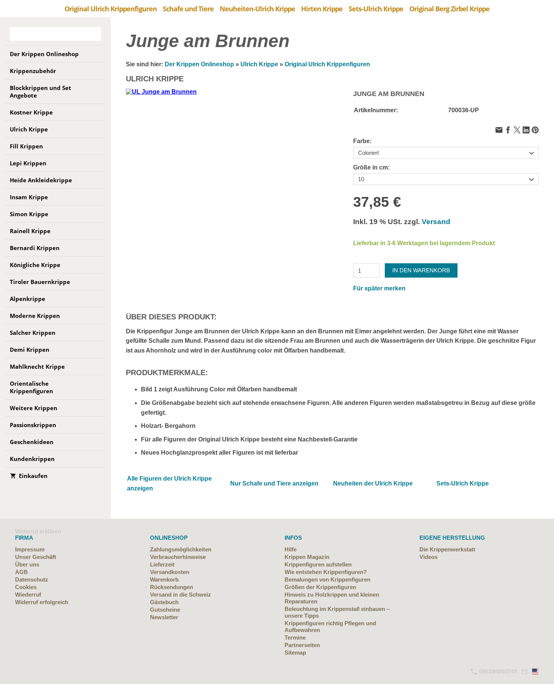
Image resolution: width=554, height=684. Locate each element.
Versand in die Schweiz (180, 594)
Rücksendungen (171, 587)
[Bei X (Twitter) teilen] (517, 130)
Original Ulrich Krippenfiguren (327, 64)
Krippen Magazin (307, 557)
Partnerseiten (302, 645)
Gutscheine (165, 609)
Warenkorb (164, 579)
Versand (436, 222)
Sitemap (295, 652)
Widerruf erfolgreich (41, 602)
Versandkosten (169, 572)
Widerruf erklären (38, 531)
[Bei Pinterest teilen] (535, 130)
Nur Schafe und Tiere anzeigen (274, 483)
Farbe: (362, 141)
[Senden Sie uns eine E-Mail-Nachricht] (524, 671)
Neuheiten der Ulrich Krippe (373, 483)
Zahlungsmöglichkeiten (180, 549)
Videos (428, 557)
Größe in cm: (371, 167)
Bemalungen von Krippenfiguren (327, 579)
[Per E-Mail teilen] (499, 130)
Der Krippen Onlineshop (199, 64)
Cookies (26, 587)
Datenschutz (31, 579)
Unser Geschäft (35, 557)
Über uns (27, 564)
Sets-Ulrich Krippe (462, 483)
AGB (21, 572)
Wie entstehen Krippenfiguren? (326, 572)
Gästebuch (164, 602)
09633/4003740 (497, 671)
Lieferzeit (162, 564)
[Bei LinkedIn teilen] (526, 130)
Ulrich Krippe (259, 64)
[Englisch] (535, 671)
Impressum (29, 549)
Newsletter (164, 617)
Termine (295, 637)
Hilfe (291, 549)
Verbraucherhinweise (178, 557)
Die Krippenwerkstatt (447, 549)
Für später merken (379, 288)
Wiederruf (28, 594)
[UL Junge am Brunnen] (219, 181)
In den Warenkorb (421, 270)
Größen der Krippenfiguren (320, 587)
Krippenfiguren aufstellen (318, 564)
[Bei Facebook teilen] (508, 130)
